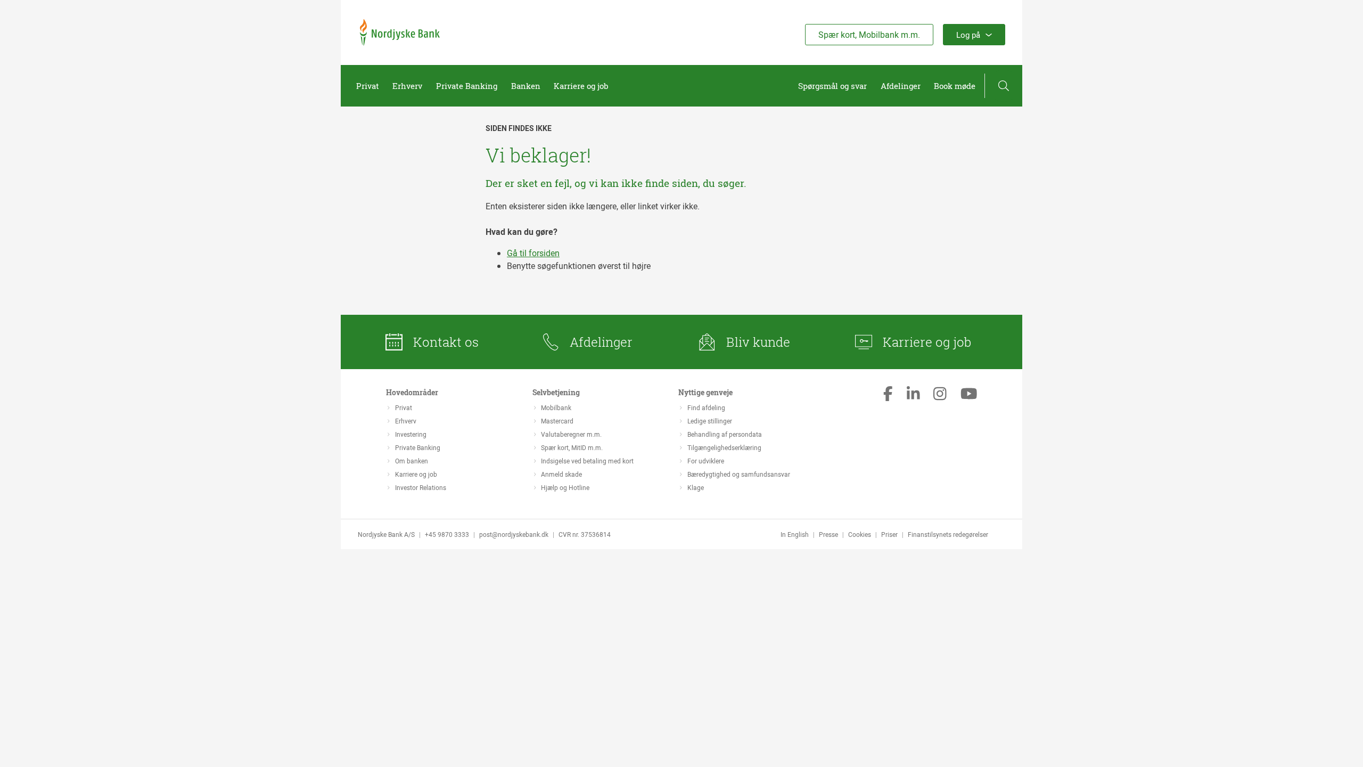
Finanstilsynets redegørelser (948, 534)
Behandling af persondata (724, 434)
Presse (828, 534)
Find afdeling (706, 407)
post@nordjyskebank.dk (513, 534)
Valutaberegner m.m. (571, 434)
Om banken (411, 460)
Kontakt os (446, 341)
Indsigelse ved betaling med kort (587, 460)
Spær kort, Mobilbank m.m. (869, 34)
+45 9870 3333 (447, 534)
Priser (889, 534)
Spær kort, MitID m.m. (572, 447)
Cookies (859, 534)
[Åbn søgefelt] (1004, 86)
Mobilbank (556, 407)
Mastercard (557, 421)
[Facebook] (888, 394)
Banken (525, 85)
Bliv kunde (758, 341)
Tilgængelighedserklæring (724, 447)
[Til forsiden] (400, 42)
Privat (367, 85)
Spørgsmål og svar (832, 85)
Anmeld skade (561, 474)
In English (795, 534)
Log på (968, 34)
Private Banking (466, 85)
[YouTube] (969, 394)
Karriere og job (581, 85)
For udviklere (705, 460)
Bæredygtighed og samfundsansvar (738, 474)
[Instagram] (940, 394)
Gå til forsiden (533, 253)
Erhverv (407, 85)
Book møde (954, 85)
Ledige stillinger (709, 421)
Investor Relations (420, 487)
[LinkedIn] (913, 394)
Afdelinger (901, 85)
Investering (410, 434)
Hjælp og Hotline (565, 487)
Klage (695, 487)
